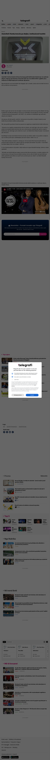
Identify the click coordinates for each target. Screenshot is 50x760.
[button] (25, 380)
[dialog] (25, 380)
